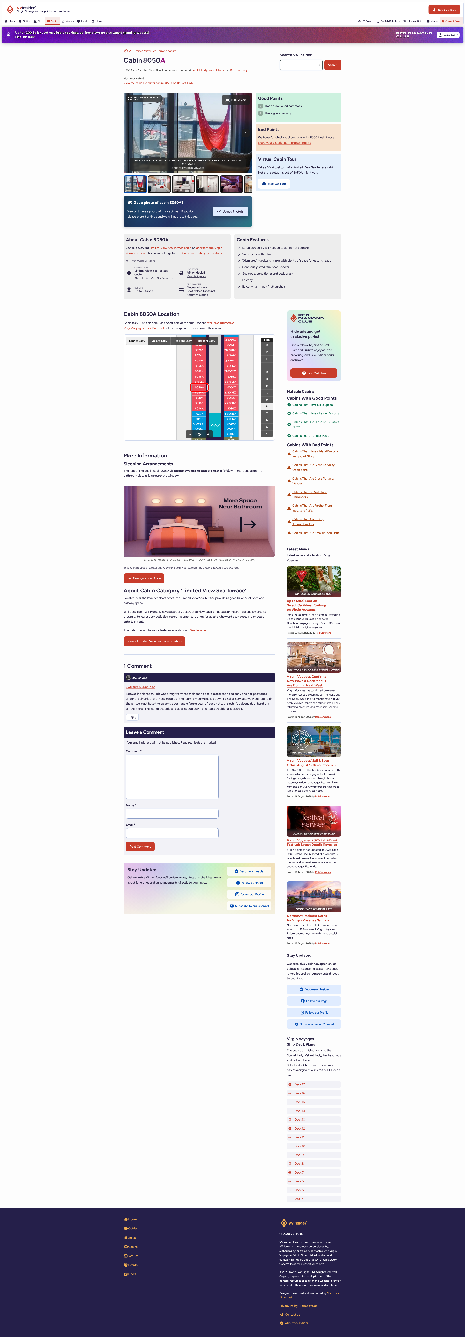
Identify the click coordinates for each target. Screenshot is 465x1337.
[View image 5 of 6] (231, 184)
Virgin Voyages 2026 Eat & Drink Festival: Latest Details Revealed (312, 842)
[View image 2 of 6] (159, 184)
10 (267, 392)
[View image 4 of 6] (207, 184)
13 (267, 372)
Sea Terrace (198, 630)
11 (267, 386)
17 (267, 345)
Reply (132, 717)
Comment (134, 751)
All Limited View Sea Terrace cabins (152, 51)
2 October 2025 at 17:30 (140, 686)
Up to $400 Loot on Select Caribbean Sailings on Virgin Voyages (306, 605)
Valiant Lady (216, 70)
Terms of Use (308, 1306)
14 (267, 365)
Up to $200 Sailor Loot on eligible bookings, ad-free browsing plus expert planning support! (82, 35)
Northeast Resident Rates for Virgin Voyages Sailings (308, 918)
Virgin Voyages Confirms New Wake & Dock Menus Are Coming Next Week (306, 681)
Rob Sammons (323, 632)
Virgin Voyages (194, 168)
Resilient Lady (239, 70)
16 (267, 352)
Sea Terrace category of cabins (201, 253)
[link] (199, 334)
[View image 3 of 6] (183, 184)
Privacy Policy (288, 1306)
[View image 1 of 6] (135, 184)
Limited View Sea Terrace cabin (170, 248)
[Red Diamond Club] (414, 35)
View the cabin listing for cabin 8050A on (158, 83)
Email (130, 825)
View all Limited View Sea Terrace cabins (154, 641)
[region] (199, 387)
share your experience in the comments (284, 142)
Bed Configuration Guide (144, 578)
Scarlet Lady (199, 70)
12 (267, 379)
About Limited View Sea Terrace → (153, 278)
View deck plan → (196, 276)
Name (131, 805)
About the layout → (197, 294)
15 (267, 358)
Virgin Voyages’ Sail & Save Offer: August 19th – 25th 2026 (311, 762)
